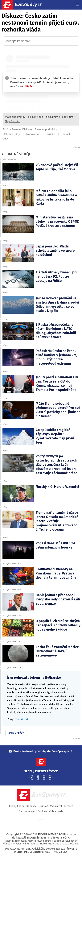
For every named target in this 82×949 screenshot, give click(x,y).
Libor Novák (21, 719)
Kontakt (43, 806)
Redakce (31, 806)
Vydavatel (56, 806)
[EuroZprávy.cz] (25, 5)
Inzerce (68, 806)
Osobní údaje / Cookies (33, 811)
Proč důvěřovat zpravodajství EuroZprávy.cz (41, 751)
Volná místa (56, 811)
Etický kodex (16, 806)
